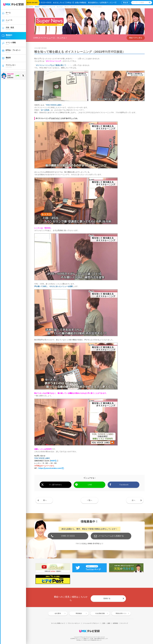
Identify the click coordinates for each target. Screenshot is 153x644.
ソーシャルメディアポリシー (91, 623)
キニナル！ (60, 6)
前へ (45, 500)
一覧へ (89, 500)
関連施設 (79, 613)
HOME (31, 6)
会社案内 (58, 613)
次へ (133, 500)
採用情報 (115, 623)
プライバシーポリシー (74, 623)
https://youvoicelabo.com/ (50, 468)
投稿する (107, 598)
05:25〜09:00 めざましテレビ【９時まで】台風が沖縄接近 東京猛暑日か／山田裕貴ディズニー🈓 (79, 3)
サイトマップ (124, 623)
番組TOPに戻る (135, 38)
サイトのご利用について (58, 623)
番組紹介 (37, 6)
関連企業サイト (121, 613)
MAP (53, 461)
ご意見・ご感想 (105, 623)
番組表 (125, 3)
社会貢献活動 (100, 613)
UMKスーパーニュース (48, 6)
